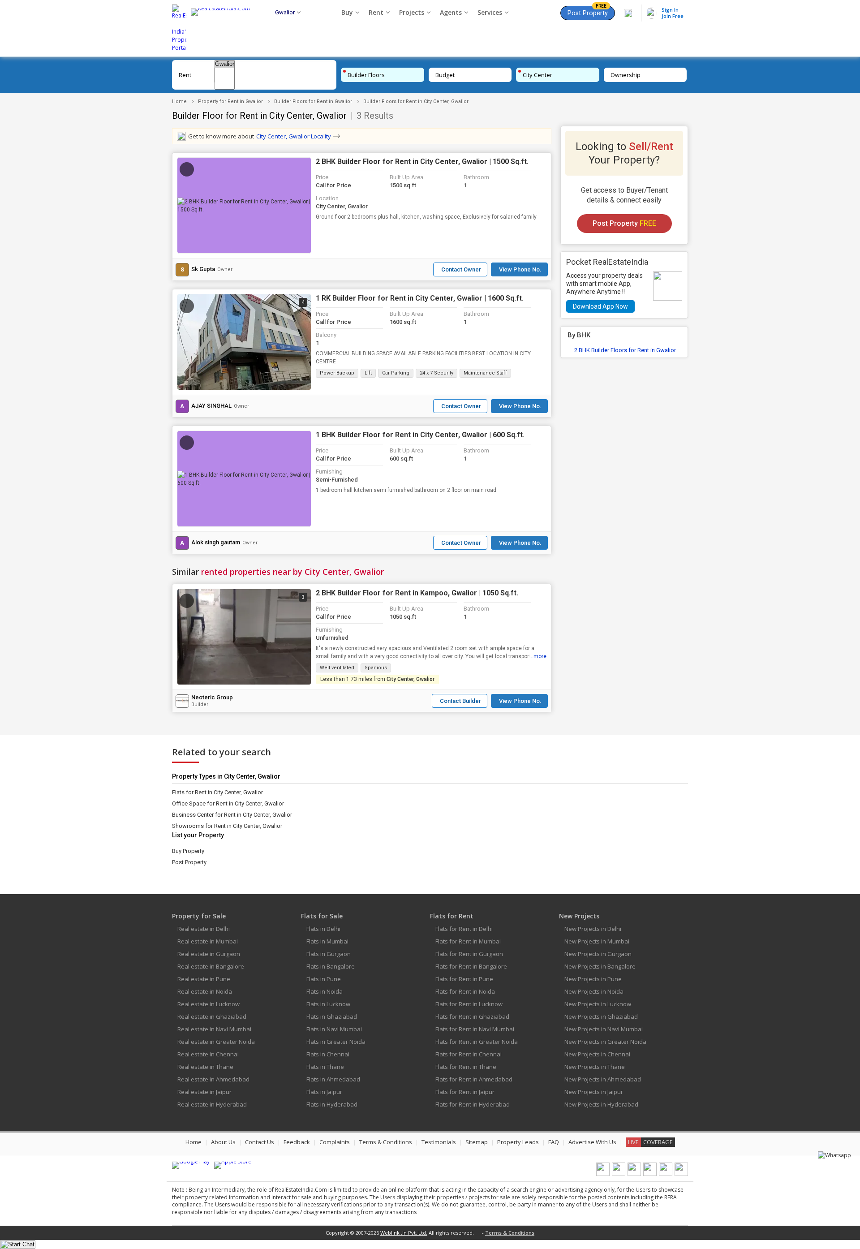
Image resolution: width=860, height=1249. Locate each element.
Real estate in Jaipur (204, 1092)
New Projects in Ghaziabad (601, 1016)
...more (537, 656)
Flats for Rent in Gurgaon (469, 954)
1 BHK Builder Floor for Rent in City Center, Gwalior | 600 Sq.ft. (420, 435)
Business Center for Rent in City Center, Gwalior (232, 814)
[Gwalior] (224, 64)
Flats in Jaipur (324, 1092)
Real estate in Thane (205, 1067)
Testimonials (438, 1142)
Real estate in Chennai (208, 1054)
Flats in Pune (323, 979)
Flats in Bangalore (330, 966)
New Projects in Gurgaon (598, 954)
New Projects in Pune (593, 979)
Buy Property (188, 851)
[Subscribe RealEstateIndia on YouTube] (665, 1174)
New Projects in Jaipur (593, 1092)
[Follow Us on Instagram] (681, 1174)
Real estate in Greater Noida (216, 1042)
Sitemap (476, 1142)
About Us (223, 1142)
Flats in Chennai (327, 1054)
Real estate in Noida (204, 991)
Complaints (334, 1142)
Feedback (297, 1142)
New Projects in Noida (594, 991)
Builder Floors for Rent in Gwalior (313, 101)
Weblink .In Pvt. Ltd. (403, 1232)
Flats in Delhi (323, 929)
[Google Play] (191, 1165)
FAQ (553, 1142)
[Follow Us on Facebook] (603, 1174)
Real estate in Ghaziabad (211, 1016)
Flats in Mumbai (327, 941)
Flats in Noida (324, 991)
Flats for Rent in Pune (464, 979)
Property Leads (518, 1142)
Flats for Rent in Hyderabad (472, 1104)
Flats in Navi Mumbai (334, 1029)
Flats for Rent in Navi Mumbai (474, 1029)
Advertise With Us (592, 1142)
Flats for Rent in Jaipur (464, 1092)
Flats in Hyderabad (331, 1104)
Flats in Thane (325, 1067)
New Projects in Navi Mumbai (603, 1029)
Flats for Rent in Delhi (464, 929)
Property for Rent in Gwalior (230, 101)
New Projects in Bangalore (600, 966)
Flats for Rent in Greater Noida (476, 1042)
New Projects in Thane (594, 1067)
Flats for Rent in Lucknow (469, 1004)
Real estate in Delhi (203, 929)
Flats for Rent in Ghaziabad (472, 1016)
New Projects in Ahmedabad (602, 1079)
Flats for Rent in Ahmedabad (473, 1079)
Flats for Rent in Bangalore (471, 966)
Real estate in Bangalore (210, 966)
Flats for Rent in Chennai (468, 1054)
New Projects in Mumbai (596, 941)
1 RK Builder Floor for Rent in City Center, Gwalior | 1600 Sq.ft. (420, 298)
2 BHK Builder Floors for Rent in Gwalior (625, 350)
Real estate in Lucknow (208, 1004)
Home (179, 101)
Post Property (588, 11)
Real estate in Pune (203, 979)
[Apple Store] (232, 1165)
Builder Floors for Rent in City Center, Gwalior (416, 101)
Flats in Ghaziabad (331, 1016)
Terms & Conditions (385, 1142)
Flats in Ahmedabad (333, 1079)
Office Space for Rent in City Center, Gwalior (228, 803)
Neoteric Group (212, 697)
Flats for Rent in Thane (465, 1067)
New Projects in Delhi (592, 929)
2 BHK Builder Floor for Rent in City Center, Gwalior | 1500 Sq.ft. (422, 161)
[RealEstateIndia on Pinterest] (634, 1174)
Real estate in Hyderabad (212, 1104)
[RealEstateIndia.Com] (223, 28)
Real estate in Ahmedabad (213, 1079)
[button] (244, 206)
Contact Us (259, 1142)
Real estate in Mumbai (207, 941)
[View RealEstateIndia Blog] (618, 1174)
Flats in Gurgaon (328, 954)
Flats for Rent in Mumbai (468, 941)
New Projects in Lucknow (597, 1004)
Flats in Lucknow (328, 1004)
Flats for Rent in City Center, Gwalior (217, 792)
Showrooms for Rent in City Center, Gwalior (227, 826)
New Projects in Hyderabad (601, 1104)
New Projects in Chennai (597, 1054)
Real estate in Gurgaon (208, 954)
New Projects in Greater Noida (605, 1042)
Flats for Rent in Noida (465, 991)
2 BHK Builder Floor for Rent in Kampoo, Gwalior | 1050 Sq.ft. (417, 593)
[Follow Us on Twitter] (650, 1174)
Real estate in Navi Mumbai (214, 1029)
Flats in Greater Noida (336, 1042)
